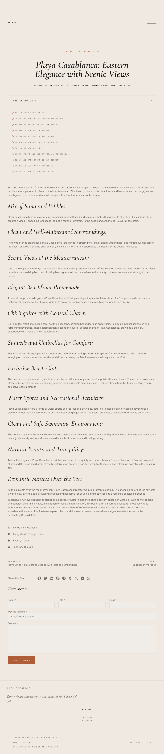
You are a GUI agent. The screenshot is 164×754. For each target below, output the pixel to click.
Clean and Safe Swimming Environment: (38, 160)
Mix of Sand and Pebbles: (30, 113)
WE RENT (38, 86)
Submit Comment (21, 660)
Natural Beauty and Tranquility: (35, 166)
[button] (151, 101)
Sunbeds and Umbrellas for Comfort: (36, 142)
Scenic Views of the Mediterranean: (36, 124)
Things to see (91, 51)
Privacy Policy (21, 742)
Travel (25, 540)
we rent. (14, 22)
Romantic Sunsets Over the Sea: (34, 172)
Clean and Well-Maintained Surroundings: (40, 119)
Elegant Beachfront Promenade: (33, 130)
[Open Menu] (151, 23)
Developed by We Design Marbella (35, 747)
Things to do (72, 51)
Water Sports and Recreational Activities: (41, 154)
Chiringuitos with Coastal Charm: (35, 136)
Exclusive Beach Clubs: (29, 148)
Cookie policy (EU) (140, 742)
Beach (16, 540)
